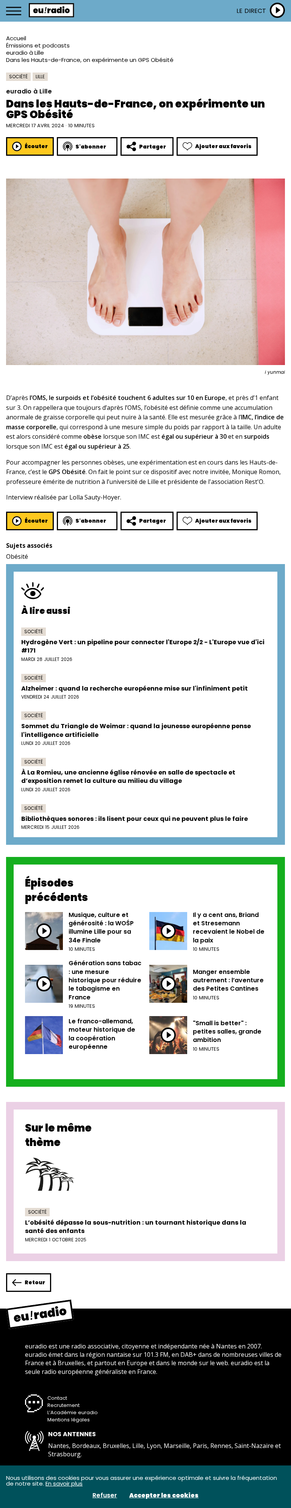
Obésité (17, 556)
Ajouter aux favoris (223, 146)
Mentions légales (68, 1419)
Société (18, 76)
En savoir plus (64, 1483)
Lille (40, 76)
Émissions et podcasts (38, 45)
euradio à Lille (25, 53)
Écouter (36, 146)
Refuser (104, 1495)
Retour (35, 1282)
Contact (57, 1398)
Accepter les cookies (164, 1495)
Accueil (16, 38)
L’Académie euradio (72, 1412)
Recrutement (63, 1405)
